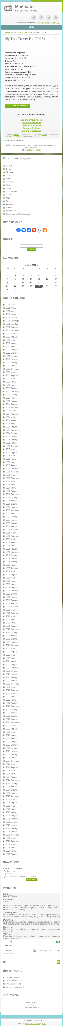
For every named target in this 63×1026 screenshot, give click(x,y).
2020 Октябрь (12, 632)
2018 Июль (11, 546)
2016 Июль (11, 488)
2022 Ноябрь (12, 713)
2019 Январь (12, 565)
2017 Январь (12, 507)
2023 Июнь (11, 735)
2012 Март (11, 333)
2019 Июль (11, 584)
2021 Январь (12, 642)
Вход (56, 23)
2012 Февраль (12, 330)
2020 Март (11, 610)
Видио (9, 201)
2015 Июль (11, 462)
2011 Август (11, 317)
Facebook (41, 17)
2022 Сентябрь (13, 706)
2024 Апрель (12, 767)
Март (20, 32)
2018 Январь (12, 526)
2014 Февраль (12, 407)
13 (39, 279)
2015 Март (11, 449)
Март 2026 (31, 265)
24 (15, 286)
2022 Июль (11, 700)
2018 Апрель (12, 536)
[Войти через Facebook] (29, 230)
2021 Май (10, 655)
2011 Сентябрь (12, 321)
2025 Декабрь (12, 828)
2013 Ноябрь (12, 398)
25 (23, 286)
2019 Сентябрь (13, 590)
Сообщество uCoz (14, 980)
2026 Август (11, 854)
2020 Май (10, 616)
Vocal (17, 136)
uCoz (44, 1024)
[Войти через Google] (39, 230)
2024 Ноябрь (12, 786)
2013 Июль (11, 385)
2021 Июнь (11, 658)
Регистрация (42, 23)
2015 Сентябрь (13, 468)
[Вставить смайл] (59, 941)
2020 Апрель (12, 613)
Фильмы (9, 166)
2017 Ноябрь (12, 520)
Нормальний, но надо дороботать (21, 876)
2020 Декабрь (12, 639)
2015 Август (11, 465)
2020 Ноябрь (12, 635)
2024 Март (11, 764)
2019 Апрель (12, 574)
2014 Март (11, 411)
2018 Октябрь (12, 555)
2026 (14, 32)
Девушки (10, 204)
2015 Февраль (12, 446)
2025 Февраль (12, 796)
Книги (8, 179)
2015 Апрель (12, 452)
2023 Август (11, 742)
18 (23, 283)
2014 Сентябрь (13, 430)
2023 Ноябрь (12, 751)
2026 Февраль (12, 835)
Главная (6, 32)
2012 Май (10, 340)
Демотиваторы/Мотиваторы (18, 214)
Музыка (16, 135)
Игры (8, 175)
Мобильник (11, 211)
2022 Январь (12, 680)
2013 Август (11, 388)
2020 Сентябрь (13, 629)
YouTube (56, 17)
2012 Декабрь (12, 362)
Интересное (11, 191)
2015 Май (10, 456)
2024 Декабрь (12, 790)
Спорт (9, 195)
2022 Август (11, 703)
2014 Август (11, 427)
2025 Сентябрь (13, 819)
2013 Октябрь (12, 395)
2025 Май (10, 806)
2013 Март (11, 372)
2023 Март (11, 725)
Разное (9, 185)
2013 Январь (12, 366)
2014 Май (10, 417)
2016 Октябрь (12, 497)
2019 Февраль (12, 568)
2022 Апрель (12, 690)
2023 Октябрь (12, 748)
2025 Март (11, 799)
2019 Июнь (11, 581)
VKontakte (48, 17)
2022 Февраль (12, 684)
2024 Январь (12, 758)
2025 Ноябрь (12, 825)
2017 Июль (11, 513)
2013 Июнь (11, 382)
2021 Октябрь (12, 671)
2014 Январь (12, 404)
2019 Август (11, 587)
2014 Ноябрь (12, 436)
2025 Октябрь (12, 822)
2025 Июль (11, 812)
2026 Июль (11, 851)
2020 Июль (11, 623)
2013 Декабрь (12, 401)
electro (11, 136)
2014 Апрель (12, 414)
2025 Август (11, 815)
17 (15, 283)
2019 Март (11, 571)
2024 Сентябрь (13, 780)
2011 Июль (11, 314)
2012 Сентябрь (13, 353)
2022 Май (10, 693)
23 (7, 286)
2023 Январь (12, 719)
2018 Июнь (11, 542)
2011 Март (10, 305)
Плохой (10, 874)
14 (47, 279)
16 (7, 283)
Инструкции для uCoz (16, 987)
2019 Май (10, 578)
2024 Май (10, 770)
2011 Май (10, 311)
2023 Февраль (12, 722)
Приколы (10, 182)
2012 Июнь (11, 343)
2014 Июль (11, 423)
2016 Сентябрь (13, 494)
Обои (8, 188)
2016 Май (10, 481)
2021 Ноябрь (12, 674)
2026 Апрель (12, 841)
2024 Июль (11, 774)
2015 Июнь (11, 459)
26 (31, 286)
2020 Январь (12, 603)
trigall (44, 135)
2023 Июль (11, 738)
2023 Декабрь (12, 754)
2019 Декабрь (12, 600)
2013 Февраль (12, 369)
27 (26, 32)
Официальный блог (15, 977)
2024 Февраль (12, 761)
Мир (8, 198)
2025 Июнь (11, 809)
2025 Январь (12, 793)
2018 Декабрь (12, 562)
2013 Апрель (12, 375)
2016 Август (11, 491)
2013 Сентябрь (13, 391)
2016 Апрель (12, 478)
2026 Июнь (11, 848)
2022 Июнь (11, 697)
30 (7, 290)
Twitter (34, 17)
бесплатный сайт (32, 1024)
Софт (8, 169)
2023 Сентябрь (13, 745)
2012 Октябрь (12, 356)
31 (15, 290)
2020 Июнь (11, 619)
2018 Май (10, 539)
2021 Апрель (12, 652)
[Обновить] (57, 941)
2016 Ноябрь (12, 501)
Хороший (11, 871)
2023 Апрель (12, 729)
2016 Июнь (11, 484)
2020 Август (11, 626)
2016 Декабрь (12, 504)
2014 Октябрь (12, 433)
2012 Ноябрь (12, 359)
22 (56, 283)
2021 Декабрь (12, 677)
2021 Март (11, 648)
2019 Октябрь (12, 594)
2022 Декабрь (12, 716)
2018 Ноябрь (12, 558)
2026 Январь (12, 831)
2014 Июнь (11, 420)
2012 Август (11, 350)
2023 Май (10, 732)
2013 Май (10, 378)
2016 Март (11, 475)
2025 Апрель (12, 803)
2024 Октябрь (12, 783)
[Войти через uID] (18, 230)
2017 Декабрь (12, 523)
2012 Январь (12, 327)
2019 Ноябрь (12, 597)
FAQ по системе (13, 984)
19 (31, 283)
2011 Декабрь (12, 324)
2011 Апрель (12, 308)
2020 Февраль (12, 607)
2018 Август (11, 549)
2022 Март (11, 687)
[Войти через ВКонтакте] (23, 230)
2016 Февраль (12, 472)
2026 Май (10, 844)
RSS (51, 23)
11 (23, 279)
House (22, 136)
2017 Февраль (12, 510)
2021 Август (11, 664)
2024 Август (11, 777)
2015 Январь (12, 443)
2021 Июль (11, 661)
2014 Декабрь (12, 439)
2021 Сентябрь (13, 668)
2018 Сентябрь (13, 552)
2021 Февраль (12, 645)
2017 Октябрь (12, 517)
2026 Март (11, 838)
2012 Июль (11, 346)
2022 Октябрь (12, 709)
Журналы (10, 208)
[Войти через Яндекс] (34, 230)
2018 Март (11, 533)
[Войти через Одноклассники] (45, 230)
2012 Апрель (12, 337)
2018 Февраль (12, 529)
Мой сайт (24, 6)
